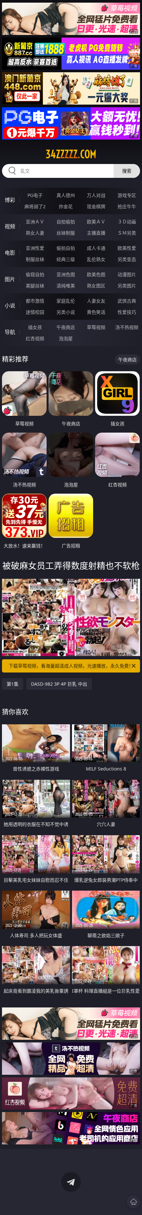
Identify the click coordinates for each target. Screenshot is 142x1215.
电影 (10, 252)
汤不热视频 (126, 327)
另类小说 (65, 312)
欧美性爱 (127, 248)
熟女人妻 (35, 233)
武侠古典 (127, 301)
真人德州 (65, 195)
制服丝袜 (35, 259)
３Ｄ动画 (127, 221)
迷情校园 (35, 312)
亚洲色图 (65, 274)
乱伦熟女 (96, 259)
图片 (10, 279)
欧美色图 (96, 274)
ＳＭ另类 (127, 233)
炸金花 (66, 206)
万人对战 (96, 195)
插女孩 (35, 327)
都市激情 (35, 301)
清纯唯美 (65, 285)
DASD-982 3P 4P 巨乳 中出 (59, 684)
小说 (10, 305)
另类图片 (127, 285)
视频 (10, 226)
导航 (10, 332)
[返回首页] (133, 1201)
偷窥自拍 (35, 274)
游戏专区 (127, 195)
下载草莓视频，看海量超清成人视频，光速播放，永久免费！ (71, 666)
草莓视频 (96, 327)
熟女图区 (96, 285)
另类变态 (127, 259)
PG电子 (35, 195)
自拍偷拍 (65, 221)
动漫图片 (127, 274)
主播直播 (96, 233)
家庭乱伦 (65, 301)
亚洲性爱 (35, 248)
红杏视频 (35, 338)
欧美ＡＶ (96, 221)
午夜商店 (65, 327)
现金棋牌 (96, 206)
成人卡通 (96, 248)
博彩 (10, 200)
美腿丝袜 (35, 285)
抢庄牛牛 (127, 206)
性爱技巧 (127, 312)
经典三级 (65, 259)
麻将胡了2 (35, 206)
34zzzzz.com (71, 154)
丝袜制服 (65, 233)
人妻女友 (96, 301)
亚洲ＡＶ (35, 221)
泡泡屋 (66, 338)
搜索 (126, 171)
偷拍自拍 (65, 248)
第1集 (12, 684)
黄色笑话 (96, 312)
